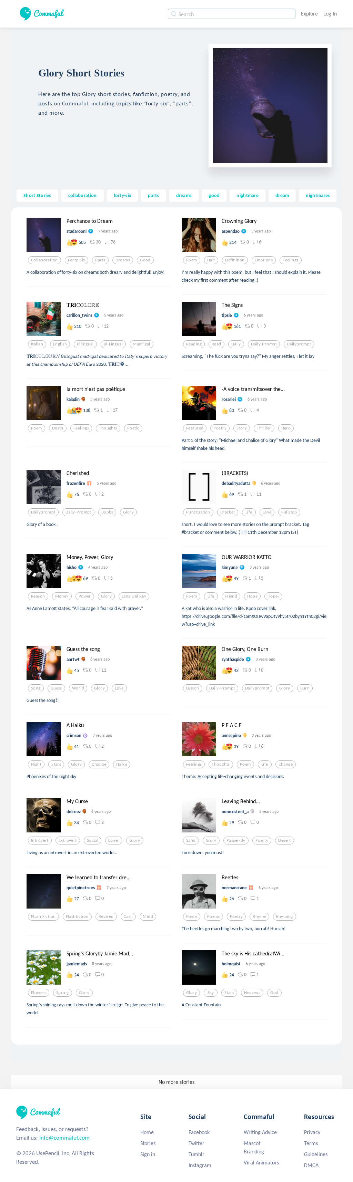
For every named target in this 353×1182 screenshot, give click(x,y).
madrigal (141, 344)
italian (37, 344)
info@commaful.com (64, 1137)
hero (286, 428)
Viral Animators (261, 1162)
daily (236, 344)
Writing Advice (260, 1132)
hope (252, 596)
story (241, 428)
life (248, 512)
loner (113, 840)
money (62, 596)
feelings (290, 260)
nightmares (318, 195)
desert (284, 840)
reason (38, 596)
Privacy (312, 1132)
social (93, 840)
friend (231, 596)
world (78, 688)
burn (305, 688)
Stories (147, 1143)
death (57, 428)
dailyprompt (299, 344)
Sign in (147, 1154)
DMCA (311, 1165)
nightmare (247, 195)
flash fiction (43, 916)
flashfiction (77, 916)
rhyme (259, 916)
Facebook (199, 1132)
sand (191, 840)
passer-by (235, 840)
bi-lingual (113, 344)
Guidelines (315, 1154)
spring (62, 992)
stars (56, 764)
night (36, 764)
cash (128, 916)
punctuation (198, 512)
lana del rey (134, 596)
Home (147, 1132)
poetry (219, 428)
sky (211, 992)
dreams (184, 195)
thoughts (108, 428)
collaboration (82, 195)
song (36, 688)
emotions (264, 260)
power (85, 596)
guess (56, 688)
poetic (133, 428)
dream (282, 195)
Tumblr (196, 1154)
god (274, 992)
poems (213, 916)
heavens (252, 992)
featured (194, 428)
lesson (192, 688)
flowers (38, 992)
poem (191, 260)
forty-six (122, 195)
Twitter (196, 1143)
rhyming (284, 916)
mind (148, 916)
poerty (262, 840)
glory (128, 512)
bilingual (85, 344)
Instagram (200, 1165)
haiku (121, 764)
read (216, 344)
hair (211, 260)
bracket (227, 512)
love (267, 512)
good (214, 195)
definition (234, 260)
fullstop (289, 512)
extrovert (68, 840)
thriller (264, 428)
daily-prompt (264, 344)
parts (153, 195)
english (60, 344)
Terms (311, 1143)
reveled (106, 916)
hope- (273, 596)
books (107, 512)
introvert (40, 840)
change (99, 764)
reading (194, 344)
